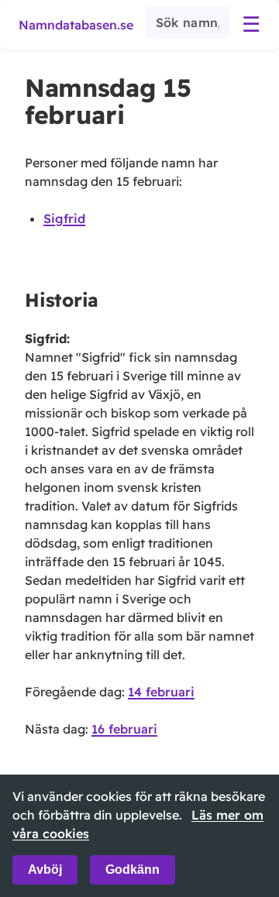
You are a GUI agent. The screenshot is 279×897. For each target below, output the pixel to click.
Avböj (45, 869)
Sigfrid (64, 218)
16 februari (124, 729)
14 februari (161, 691)
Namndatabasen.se (76, 25)
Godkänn (132, 869)
